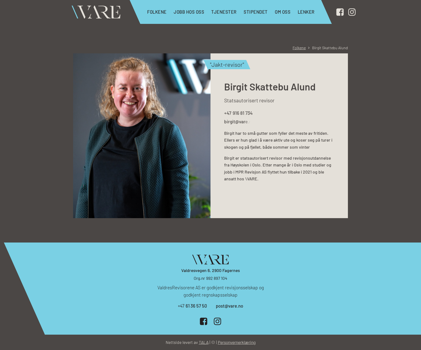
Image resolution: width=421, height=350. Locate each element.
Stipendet (256, 12)
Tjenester (224, 12)
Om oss (282, 12)
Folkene (157, 12)
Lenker (306, 12)
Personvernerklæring (237, 342)
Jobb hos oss (189, 12)
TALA (204, 342)
